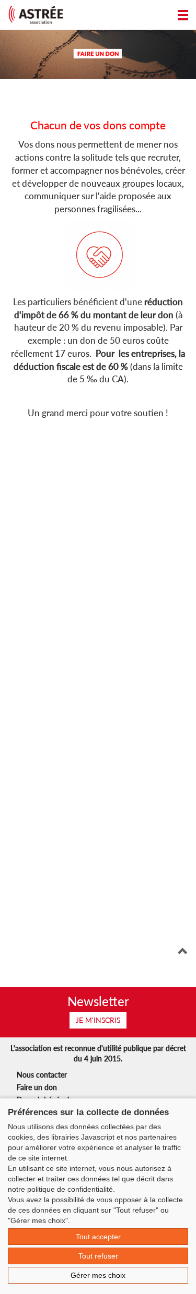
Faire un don (37, 1087)
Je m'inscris (98, 1019)
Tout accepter (98, 1236)
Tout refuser (98, 1256)
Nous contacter (42, 1074)
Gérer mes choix (98, 1275)
